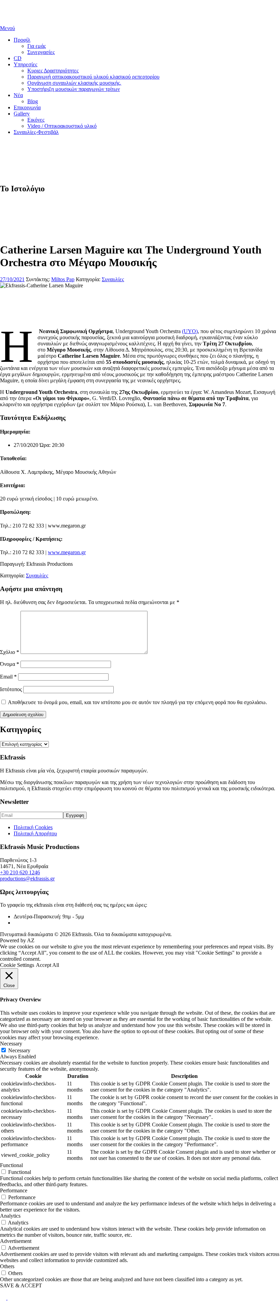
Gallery (22, 114)
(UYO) (190, 331)
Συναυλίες (113, 279)
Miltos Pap (62, 279)
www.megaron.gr (67, 552)
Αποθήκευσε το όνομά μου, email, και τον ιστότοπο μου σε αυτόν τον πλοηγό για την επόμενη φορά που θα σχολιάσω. (137, 702)
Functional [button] (11, 1165)
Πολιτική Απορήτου (35, 833)
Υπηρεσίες (25, 64)
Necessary (19, 1050)
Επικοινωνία (27, 107)
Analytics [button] (10, 1216)
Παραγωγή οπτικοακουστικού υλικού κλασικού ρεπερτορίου (93, 77)
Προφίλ (22, 40)
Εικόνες (35, 120)
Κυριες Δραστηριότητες (53, 70)
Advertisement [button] (15, 1241)
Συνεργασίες (41, 52)
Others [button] (7, 1266)
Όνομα (9, 664)
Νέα (18, 95)
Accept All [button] (47, 965)
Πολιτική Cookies (33, 827)
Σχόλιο (9, 652)
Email (8, 677)
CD (18, 58)
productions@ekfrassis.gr (27, 878)
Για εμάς (36, 46)
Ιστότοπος (11, 689)
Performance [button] (13, 1190)
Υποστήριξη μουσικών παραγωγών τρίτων (73, 89)
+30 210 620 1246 (20, 872)
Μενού (7, 28)
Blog (32, 101)
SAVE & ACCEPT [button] (21, 1285)
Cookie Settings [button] (17, 965)
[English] (4, 1298)
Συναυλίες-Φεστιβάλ (36, 132)
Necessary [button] (11, 1043)
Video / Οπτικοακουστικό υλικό (62, 126)
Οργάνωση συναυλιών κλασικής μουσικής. (74, 83)
